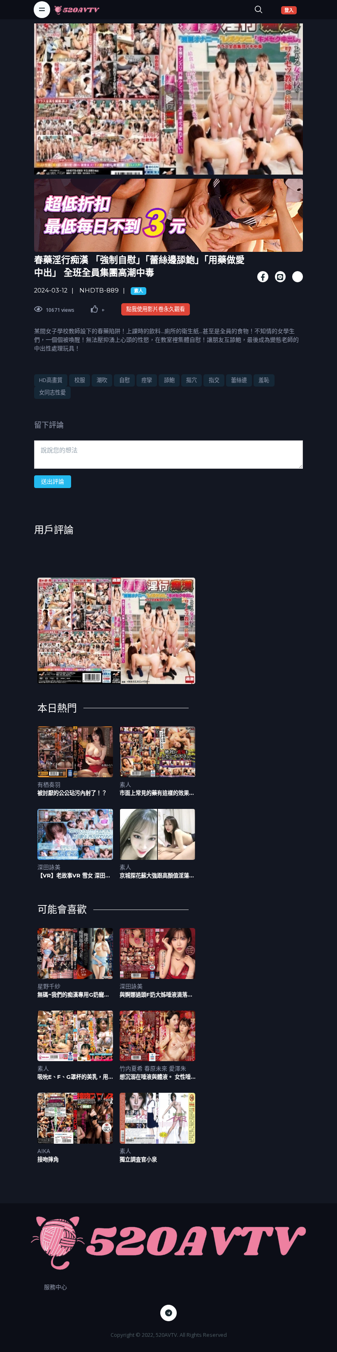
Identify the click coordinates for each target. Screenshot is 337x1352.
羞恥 (264, 380)
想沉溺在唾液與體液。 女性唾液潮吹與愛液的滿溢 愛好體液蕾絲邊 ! (155, 1076)
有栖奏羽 (48, 784)
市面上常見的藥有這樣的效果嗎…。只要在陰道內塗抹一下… (156, 793)
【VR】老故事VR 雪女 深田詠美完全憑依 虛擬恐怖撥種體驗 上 (74, 875)
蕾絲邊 (239, 380)
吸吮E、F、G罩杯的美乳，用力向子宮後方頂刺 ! (72, 1076)
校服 (79, 380)
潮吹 (102, 380)
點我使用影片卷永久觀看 (155, 309)
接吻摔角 (48, 1159)
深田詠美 (48, 867)
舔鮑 (169, 380)
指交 (214, 380)
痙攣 (146, 380)
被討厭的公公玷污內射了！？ (72, 793)
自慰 (124, 380)
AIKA (43, 1151)
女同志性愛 (52, 392)
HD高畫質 (50, 380)
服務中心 (55, 1287)
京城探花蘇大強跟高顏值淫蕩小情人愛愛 (157, 875)
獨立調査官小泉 (138, 1159)
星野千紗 (48, 986)
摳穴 (191, 380)
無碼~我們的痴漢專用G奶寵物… (70, 994)
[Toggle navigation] (42, 9)
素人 (138, 291)
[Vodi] (76, 9)
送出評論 (52, 481)
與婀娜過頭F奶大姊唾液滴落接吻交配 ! (156, 994)
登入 (290, 10)
